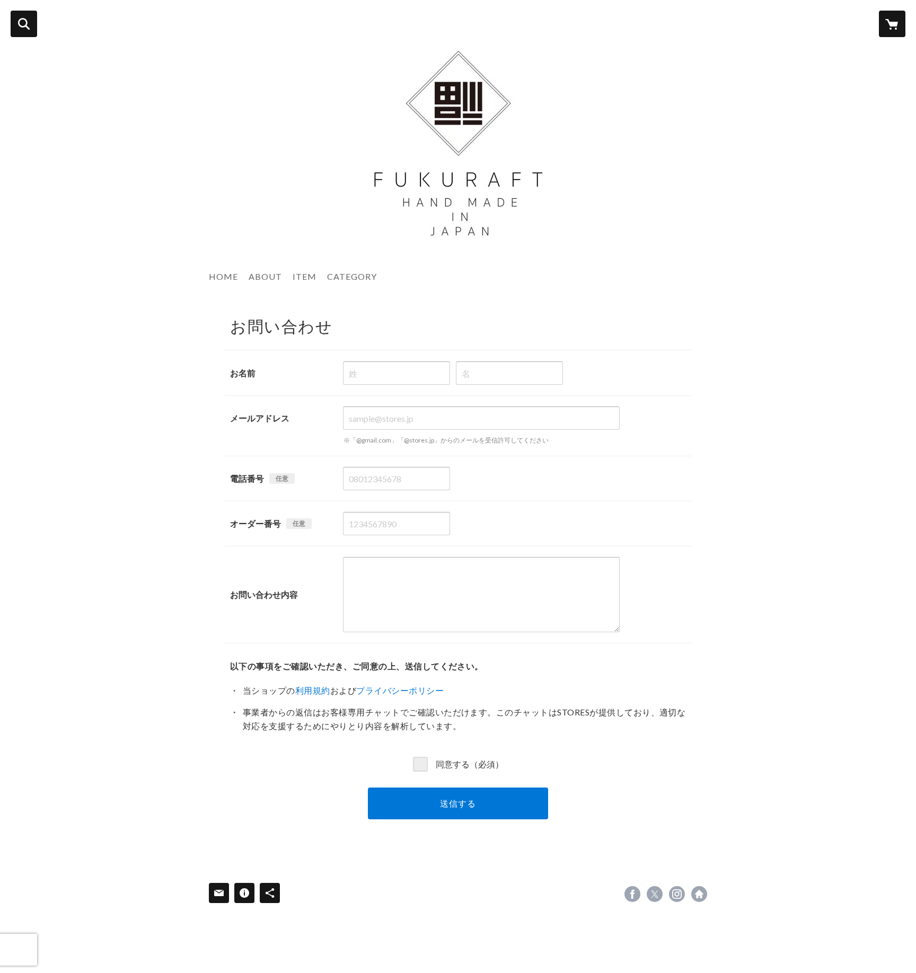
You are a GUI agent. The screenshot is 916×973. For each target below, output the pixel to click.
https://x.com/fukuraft (655, 894)
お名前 (243, 373)
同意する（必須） (470, 763)
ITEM (304, 276)
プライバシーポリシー (400, 690)
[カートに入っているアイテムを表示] (892, 24)
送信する (457, 803)
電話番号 (247, 478)
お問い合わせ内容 (264, 594)
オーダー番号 (255, 523)
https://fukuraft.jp (699, 894)
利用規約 (312, 690)
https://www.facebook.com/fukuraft (632, 894)
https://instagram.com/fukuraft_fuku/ (677, 894)
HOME (223, 276)
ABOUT (265, 276)
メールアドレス (259, 418)
